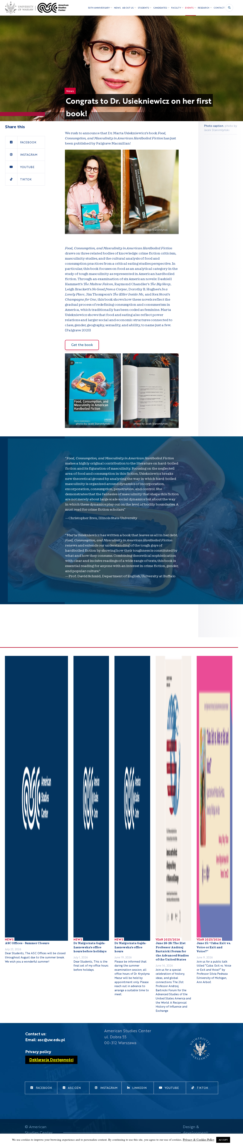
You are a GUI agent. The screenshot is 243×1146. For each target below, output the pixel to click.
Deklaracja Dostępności (51, 1059)
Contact (219, 7)
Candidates (160, 7)
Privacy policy (38, 1051)
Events (189, 7)
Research (203, 7)
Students (143, 7)
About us (127, 7)
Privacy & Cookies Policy (199, 1139)
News (117, 7)
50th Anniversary (99, 7)
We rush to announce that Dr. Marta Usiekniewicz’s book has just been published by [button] (120, 138)
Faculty (176, 7)
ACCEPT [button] (223, 1139)
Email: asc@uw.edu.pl (45, 1039)
